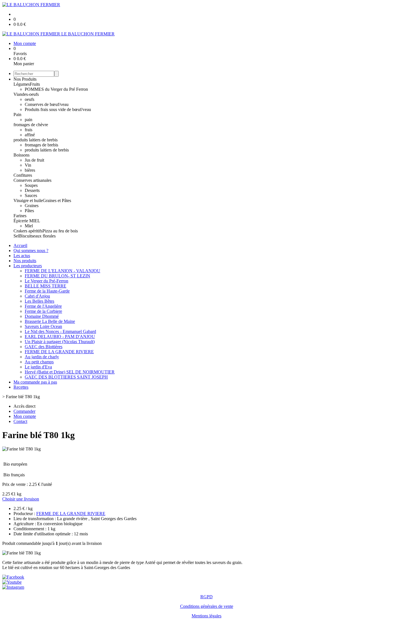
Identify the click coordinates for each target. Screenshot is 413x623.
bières (30, 170)
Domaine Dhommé (42, 316)
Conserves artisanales (32, 180)
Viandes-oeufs (26, 94)
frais (28, 129)
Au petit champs (39, 361)
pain (28, 119)
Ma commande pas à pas (35, 382)
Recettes (20, 387)
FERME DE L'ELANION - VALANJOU (62, 270)
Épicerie (21, 220)
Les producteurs (27, 265)
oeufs (29, 99)
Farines (19, 215)
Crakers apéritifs (27, 230)
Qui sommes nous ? (30, 250)
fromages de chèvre (30, 124)
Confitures (22, 175)
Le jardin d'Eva (38, 366)
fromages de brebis (41, 144)
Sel (16, 236)
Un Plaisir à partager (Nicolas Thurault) (60, 341)
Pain (17, 114)
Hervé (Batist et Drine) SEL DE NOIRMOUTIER (70, 372)
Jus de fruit (34, 160)
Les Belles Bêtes (39, 301)
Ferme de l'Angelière (43, 306)
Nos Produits (25, 79)
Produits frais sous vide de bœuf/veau (58, 109)
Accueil (20, 245)
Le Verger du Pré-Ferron (46, 280)
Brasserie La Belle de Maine (50, 321)
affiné (30, 134)
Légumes (21, 84)
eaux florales (44, 236)
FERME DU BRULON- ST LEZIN (57, 275)
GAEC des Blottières (43, 346)
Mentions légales (206, 615)
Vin (28, 165)
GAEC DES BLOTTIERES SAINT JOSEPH (66, 377)
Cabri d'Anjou (37, 296)
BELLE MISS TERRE (45, 286)
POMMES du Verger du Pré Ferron (56, 89)
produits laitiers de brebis (35, 139)
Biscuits (26, 236)
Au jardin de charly (42, 356)
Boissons (21, 155)
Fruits (35, 84)
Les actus (21, 255)
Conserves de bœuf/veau (47, 104)
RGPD (206, 596)
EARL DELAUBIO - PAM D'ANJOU (60, 336)
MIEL (34, 220)
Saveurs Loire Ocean (43, 326)
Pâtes (29, 210)
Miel (29, 225)
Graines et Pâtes (57, 200)
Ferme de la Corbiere (43, 311)
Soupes (31, 185)
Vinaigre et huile (28, 200)
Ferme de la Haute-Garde (47, 291)
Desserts (32, 190)
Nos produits (24, 260)
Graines (31, 205)
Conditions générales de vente (206, 606)
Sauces (31, 195)
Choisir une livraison (20, 499)
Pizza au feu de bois (60, 230)
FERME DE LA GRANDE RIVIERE (59, 351)
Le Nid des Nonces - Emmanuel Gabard (60, 331)
